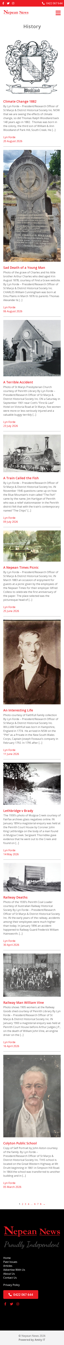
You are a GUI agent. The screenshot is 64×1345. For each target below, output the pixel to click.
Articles (7, 1266)
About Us (9, 1274)
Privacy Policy (11, 1285)
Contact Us (10, 1277)
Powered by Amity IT (32, 1340)
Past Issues (10, 1262)
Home (7, 1258)
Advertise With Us (14, 1270)
